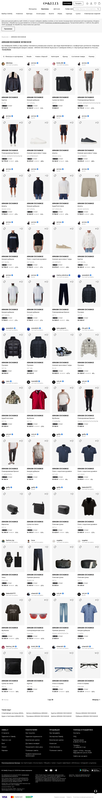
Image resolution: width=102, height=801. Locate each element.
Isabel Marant (66, 763)
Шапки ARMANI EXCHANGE (61, 716)
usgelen (59, 540)
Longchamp (92, 763)
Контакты (76, 733)
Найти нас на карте (80, 756)
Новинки (19, 14)
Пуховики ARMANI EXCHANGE (37, 716)
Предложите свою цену (34, 747)
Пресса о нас (6, 740)
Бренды (29, 14)
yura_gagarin (61, 328)
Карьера (5, 750)
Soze (33, 540)
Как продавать (54, 733)
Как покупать (30, 733)
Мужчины (45, 9)
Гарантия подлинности (34, 736)
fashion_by (10, 540)
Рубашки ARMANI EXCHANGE (87, 716)
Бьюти (51, 14)
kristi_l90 (60, 63)
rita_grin (85, 328)
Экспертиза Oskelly (56, 736)
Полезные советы (32, 750)
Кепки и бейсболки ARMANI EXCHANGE (38, 713)
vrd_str (59, 381)
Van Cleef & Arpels (26, 763)
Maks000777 (86, 487)
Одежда (69, 14)
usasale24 (85, 275)
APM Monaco (76, 763)
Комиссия (52, 743)
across (33, 63)
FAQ (74, 736)
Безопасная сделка (33, 740)
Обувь (59, 14)
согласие (8, 24)
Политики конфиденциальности (57, 23)
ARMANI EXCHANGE (10, 97)
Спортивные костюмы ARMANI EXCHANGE (14, 713)
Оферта (69, 797)
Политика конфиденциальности (83, 797)
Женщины (33, 9)
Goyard (59, 763)
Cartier (53, 763)
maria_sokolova (62, 275)
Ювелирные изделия (92, 14)
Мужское (5, 37)
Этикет (4, 747)
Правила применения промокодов (33, 755)
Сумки (78, 14)
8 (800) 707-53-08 (79, 742)
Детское (57, 9)
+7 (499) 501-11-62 (79, 747)
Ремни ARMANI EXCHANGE (86, 713)
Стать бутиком (54, 747)
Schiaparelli (84, 763)
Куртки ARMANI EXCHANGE (61, 713)
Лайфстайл (69, 9)
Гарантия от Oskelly (9, 736)
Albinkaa (9, 63)
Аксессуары (40, 14)
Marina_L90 (10, 646)
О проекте (5, 733)
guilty (59, 434)
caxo (8, 381)
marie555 (34, 381)
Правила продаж (59, 797)
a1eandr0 (34, 593)
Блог (3, 743)
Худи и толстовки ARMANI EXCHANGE (14, 716)
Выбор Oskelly (7, 14)
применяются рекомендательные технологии (15, 775)
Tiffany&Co (47, 763)
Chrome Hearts (37, 763)
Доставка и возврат (33, 743)
